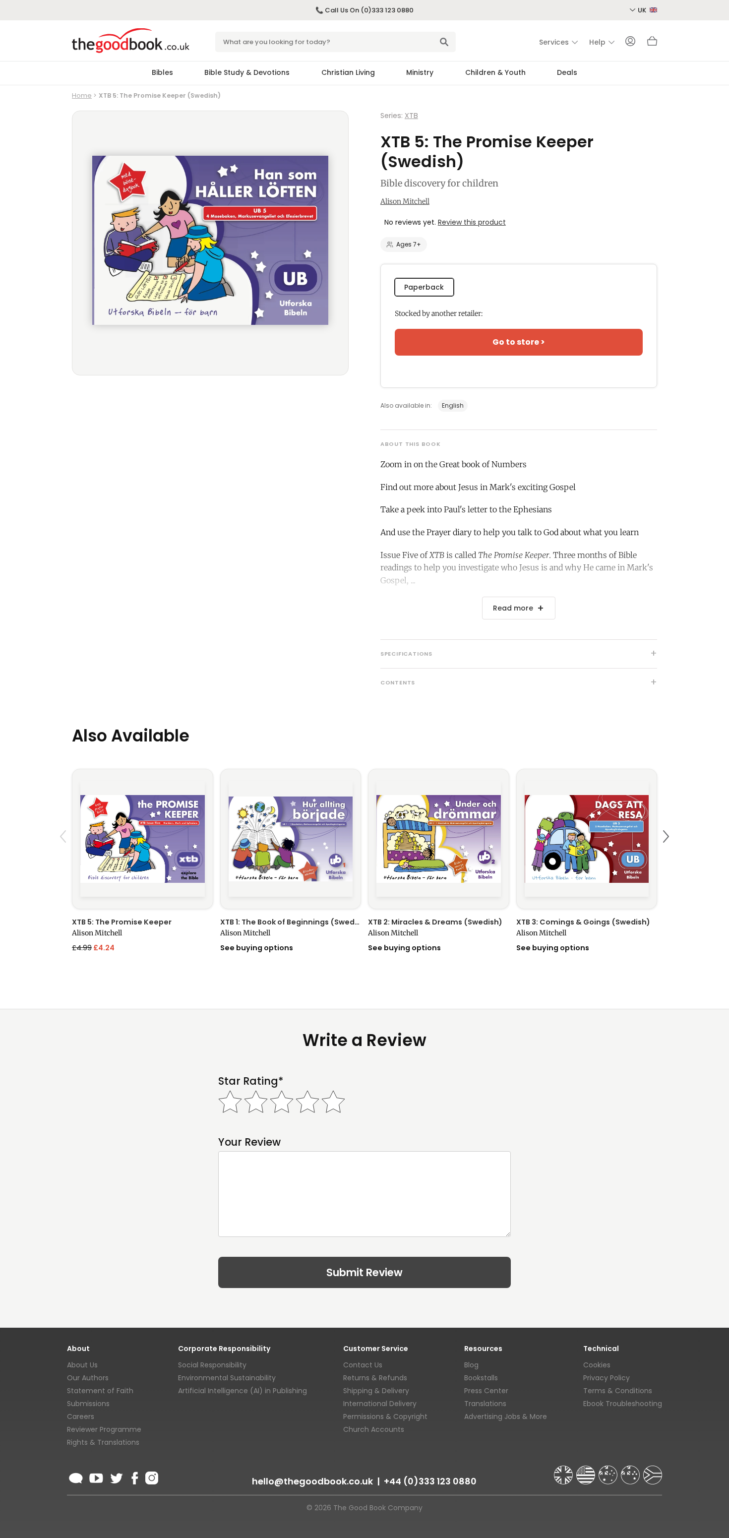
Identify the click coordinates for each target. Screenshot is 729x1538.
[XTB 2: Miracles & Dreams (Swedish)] (438, 839)
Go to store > (518, 342)
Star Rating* (250, 1081)
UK (643, 10)
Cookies (596, 1365)
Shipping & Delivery (376, 1391)
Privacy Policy (606, 1378)
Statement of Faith (100, 1391)
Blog (471, 1365)
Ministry (419, 72)
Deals (567, 72)
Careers (80, 1416)
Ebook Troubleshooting (622, 1404)
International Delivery (380, 1404)
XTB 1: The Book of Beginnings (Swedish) (291, 922)
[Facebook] (134, 1476)
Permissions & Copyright (385, 1416)
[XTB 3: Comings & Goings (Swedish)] (587, 839)
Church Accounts (373, 1429)
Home (82, 95)
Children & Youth (495, 72)
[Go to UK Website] (564, 1471)
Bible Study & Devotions (247, 72)
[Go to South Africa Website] (652, 1471)
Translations (485, 1404)
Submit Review (364, 1272)
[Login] (630, 42)
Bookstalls (481, 1378)
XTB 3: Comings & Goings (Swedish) (583, 922)
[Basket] (652, 44)
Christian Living (348, 72)
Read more (513, 608)
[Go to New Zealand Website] (631, 1471)
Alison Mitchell (404, 201)
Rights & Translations (103, 1442)
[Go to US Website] (586, 1471)
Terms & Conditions (617, 1391)
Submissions (88, 1404)
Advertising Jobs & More (505, 1416)
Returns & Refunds (375, 1378)
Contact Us (362, 1365)
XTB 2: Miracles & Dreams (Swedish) (435, 922)
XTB (411, 116)
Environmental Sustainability (227, 1378)
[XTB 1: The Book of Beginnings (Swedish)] (291, 839)
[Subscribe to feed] (76, 1476)
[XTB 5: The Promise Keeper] (142, 839)
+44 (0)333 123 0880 (430, 1481)
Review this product (472, 222)
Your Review (249, 1142)
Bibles (162, 72)
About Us (82, 1365)
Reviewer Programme (104, 1429)
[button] (64, 859)
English (453, 405)
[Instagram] (151, 1476)
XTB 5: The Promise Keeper (122, 922)
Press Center (486, 1391)
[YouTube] (96, 1476)
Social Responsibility (212, 1365)
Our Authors (88, 1378)
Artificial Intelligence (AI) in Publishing (242, 1391)
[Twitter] (115, 1476)
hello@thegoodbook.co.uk (312, 1481)
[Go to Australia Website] (609, 1471)
